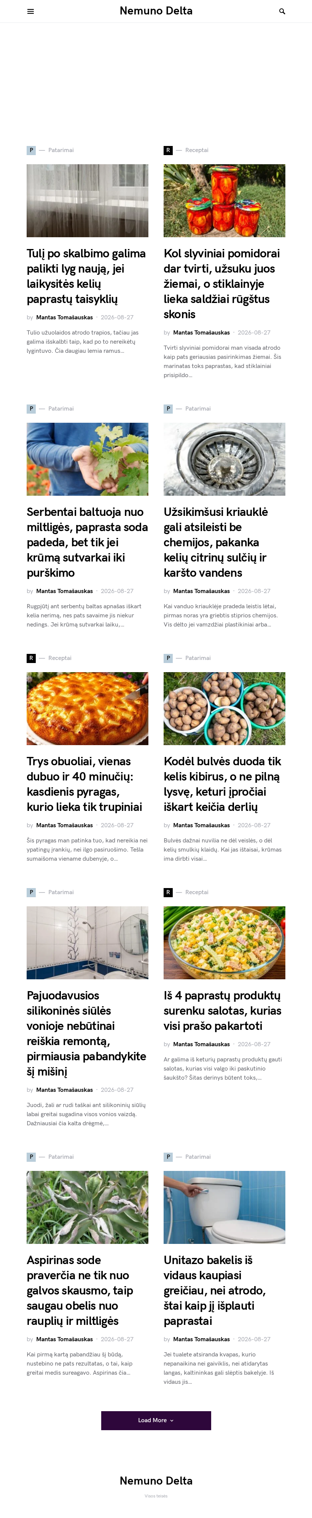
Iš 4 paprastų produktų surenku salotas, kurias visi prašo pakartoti (223, 1011)
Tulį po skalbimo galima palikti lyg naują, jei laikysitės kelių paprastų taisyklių (86, 276)
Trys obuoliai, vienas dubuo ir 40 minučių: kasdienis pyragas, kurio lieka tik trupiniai (84, 784)
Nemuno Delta (156, 11)
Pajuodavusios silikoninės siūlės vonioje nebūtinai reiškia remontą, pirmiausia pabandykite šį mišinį (86, 1033)
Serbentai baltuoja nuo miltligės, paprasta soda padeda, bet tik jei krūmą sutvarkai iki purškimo (87, 543)
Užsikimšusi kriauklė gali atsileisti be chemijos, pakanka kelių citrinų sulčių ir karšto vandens (216, 543)
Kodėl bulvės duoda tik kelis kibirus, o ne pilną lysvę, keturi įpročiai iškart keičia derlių (222, 784)
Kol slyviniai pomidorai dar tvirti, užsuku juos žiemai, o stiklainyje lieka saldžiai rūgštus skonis (222, 284)
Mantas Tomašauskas (64, 317)
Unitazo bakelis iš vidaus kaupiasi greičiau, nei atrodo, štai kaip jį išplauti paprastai (215, 1291)
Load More (152, 1420)
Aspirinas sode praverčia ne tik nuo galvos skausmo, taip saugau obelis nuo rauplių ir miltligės (80, 1291)
